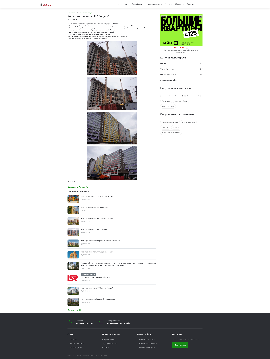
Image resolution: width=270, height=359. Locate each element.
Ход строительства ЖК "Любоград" (95, 207)
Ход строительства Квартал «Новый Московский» (100, 241)
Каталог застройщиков (148, 343)
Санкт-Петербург (167, 69)
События (190, 4)
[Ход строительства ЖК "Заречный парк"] (73, 255)
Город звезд (166, 101)
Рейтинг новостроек (147, 347)
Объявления (179, 4)
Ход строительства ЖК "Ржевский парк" (97, 288)
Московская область (168, 74)
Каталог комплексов (147, 340)
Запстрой (165, 127)
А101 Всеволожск (168, 106)
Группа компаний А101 (170, 122)
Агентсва (168, 4)
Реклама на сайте (77, 343)
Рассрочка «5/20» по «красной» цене (96, 277)
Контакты (73, 340)
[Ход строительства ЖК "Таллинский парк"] (73, 221)
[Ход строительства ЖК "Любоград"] (73, 210)
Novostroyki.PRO (76, 347)
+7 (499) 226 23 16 (84, 323)
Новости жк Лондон (85, 13)
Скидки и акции (108, 340)
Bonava (176, 127)
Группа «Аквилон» (188, 122)
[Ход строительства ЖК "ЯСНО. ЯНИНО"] (73, 199)
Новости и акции (153, 4)
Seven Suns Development (171, 133)
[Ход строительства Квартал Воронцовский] (73, 302)
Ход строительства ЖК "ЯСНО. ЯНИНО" (97, 196)
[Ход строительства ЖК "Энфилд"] (73, 232)
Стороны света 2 (193, 96)
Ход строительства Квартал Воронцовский (98, 299)
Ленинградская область (169, 80)
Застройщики (137, 4)
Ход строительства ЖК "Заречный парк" (97, 252)
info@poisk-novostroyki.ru (119, 323)
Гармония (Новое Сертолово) (172, 96)
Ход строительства (109, 343)
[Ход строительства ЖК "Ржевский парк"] (73, 291)
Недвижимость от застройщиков (96, 355)
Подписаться (180, 345)
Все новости (72, 13)
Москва (163, 63)
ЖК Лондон (73, 20)
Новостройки (122, 4)
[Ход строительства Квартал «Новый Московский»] (73, 243)
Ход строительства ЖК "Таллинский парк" (97, 218)
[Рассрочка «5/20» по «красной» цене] (73, 278)
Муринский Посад (181, 101)
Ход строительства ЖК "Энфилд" (94, 229)
